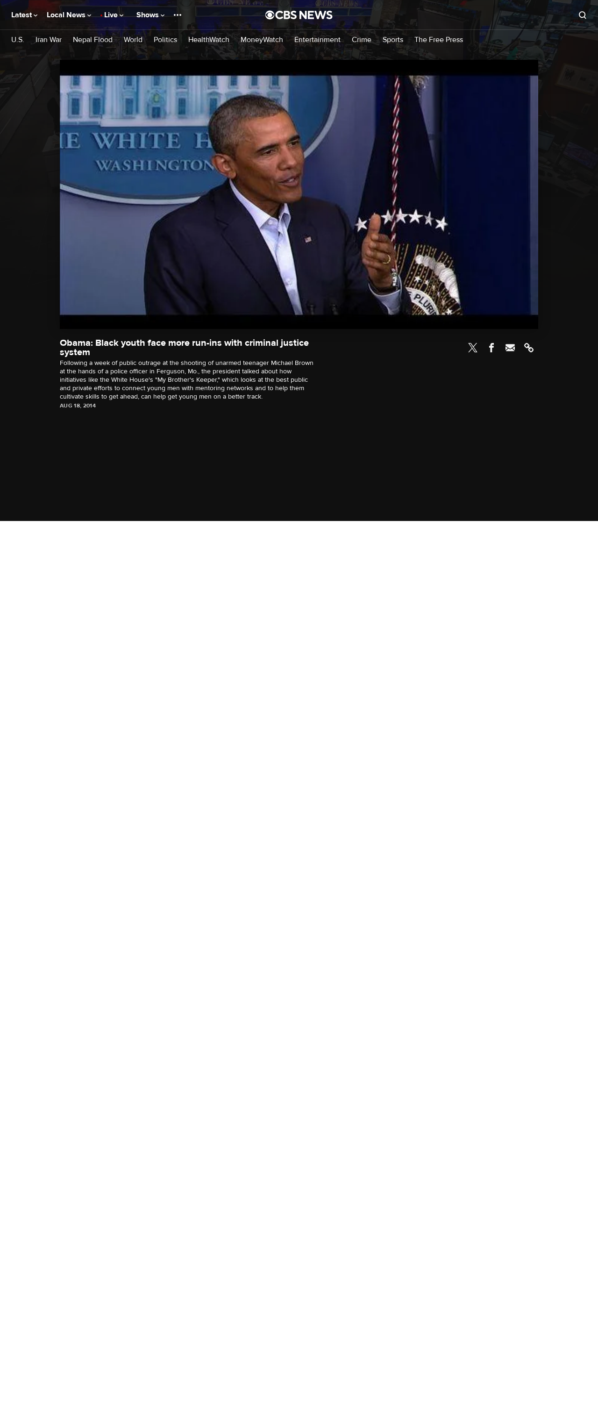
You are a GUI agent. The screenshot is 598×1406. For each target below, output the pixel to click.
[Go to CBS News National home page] (299, 15)
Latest (22, 15)
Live (112, 15)
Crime (361, 40)
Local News (67, 15)
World (133, 40)
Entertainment (317, 40)
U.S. (17, 40)
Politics (165, 40)
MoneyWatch (262, 40)
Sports (393, 40)
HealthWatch (208, 40)
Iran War (49, 40)
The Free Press (438, 40)
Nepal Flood (93, 40)
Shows (148, 15)
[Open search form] (582, 15)
